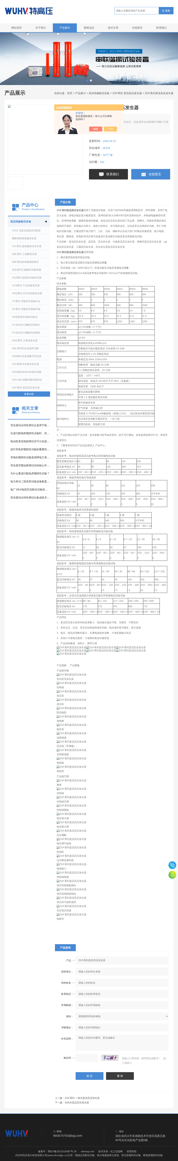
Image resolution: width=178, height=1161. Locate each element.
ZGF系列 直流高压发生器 (127, 93)
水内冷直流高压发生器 (77, 1102)
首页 (69, 93)
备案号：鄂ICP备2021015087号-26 (57, 1151)
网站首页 (16, 27)
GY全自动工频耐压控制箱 (26, 332)
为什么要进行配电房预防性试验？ (30, 473)
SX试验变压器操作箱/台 (25, 316)
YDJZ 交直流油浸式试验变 (26, 230)
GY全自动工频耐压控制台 (26, 324)
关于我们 (40, 27)
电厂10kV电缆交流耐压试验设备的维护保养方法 (30, 489)
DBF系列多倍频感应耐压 (25, 261)
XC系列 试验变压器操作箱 (26, 309)
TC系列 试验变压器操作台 (26, 301)
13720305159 (172, 865)
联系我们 (161, 27)
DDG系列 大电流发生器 (25, 340)
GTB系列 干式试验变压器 (26, 285)
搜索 (167, 10)
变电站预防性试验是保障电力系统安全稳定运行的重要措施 (30, 457)
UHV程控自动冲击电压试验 (26, 371)
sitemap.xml (87, 1151)
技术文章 (113, 27)
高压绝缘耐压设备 (99, 93)
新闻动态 (89, 27)
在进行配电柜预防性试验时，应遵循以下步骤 (30, 433)
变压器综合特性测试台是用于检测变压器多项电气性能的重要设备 (30, 425)
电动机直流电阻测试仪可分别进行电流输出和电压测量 (30, 441)
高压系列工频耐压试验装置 (26, 269)
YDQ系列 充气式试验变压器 (27, 293)
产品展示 (65, 27)
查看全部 (29, 394)
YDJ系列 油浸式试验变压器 (27, 277)
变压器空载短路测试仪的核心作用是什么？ (30, 465)
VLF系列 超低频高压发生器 (27, 246)
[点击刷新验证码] (110, 1058)
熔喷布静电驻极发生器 (24, 238)
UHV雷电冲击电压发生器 (25, 364)
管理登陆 (131, 1151)
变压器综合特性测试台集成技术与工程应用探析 (30, 497)
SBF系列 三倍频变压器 (24, 254)
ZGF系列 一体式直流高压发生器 (82, 1098)
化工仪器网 (116, 1151)
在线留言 (137, 27)
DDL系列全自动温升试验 (25, 348)
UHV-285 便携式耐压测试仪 (27, 379)
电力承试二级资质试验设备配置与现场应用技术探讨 (30, 481)
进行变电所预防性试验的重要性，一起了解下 (30, 449)
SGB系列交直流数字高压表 (26, 356)
